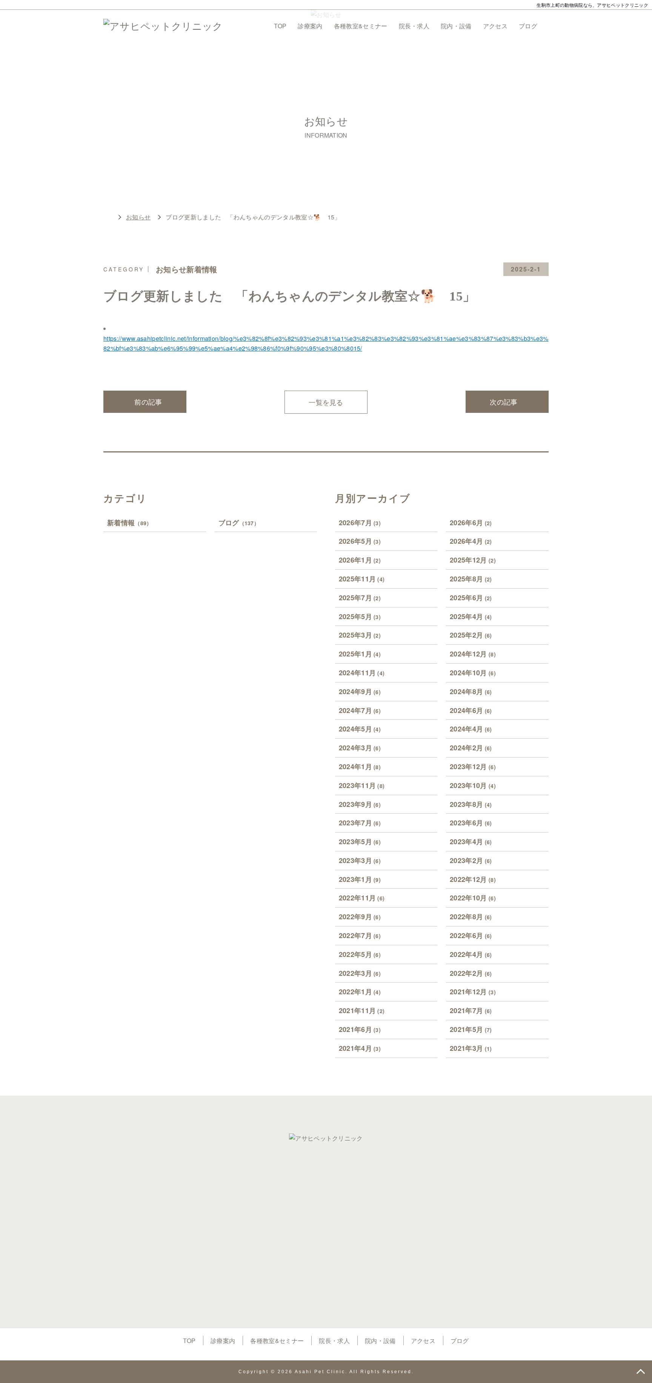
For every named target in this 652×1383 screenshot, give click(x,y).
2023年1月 (360, 879)
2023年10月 (473, 785)
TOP (280, 25)
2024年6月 (471, 710)
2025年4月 (471, 616)
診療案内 (310, 25)
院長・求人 (414, 25)
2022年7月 (360, 935)
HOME (107, 217)
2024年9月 (360, 691)
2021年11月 (362, 1010)
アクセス (495, 25)
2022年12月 (473, 879)
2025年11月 (362, 579)
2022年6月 (471, 935)
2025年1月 (360, 654)
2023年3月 (360, 860)
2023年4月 (471, 841)
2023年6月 (471, 823)
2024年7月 (360, 710)
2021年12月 (473, 992)
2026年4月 (471, 541)
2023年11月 (362, 785)
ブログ (528, 25)
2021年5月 (471, 1029)
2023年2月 (471, 860)
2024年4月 (471, 729)
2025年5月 (360, 616)
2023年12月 (473, 766)
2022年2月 (471, 973)
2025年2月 (471, 635)
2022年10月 (473, 898)
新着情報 (129, 522)
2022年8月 (471, 916)
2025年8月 (471, 579)
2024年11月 (362, 673)
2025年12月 (473, 560)
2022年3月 (360, 973)
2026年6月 (471, 522)
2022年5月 (360, 954)
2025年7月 (360, 598)
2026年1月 (360, 560)
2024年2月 (471, 748)
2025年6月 (471, 598)
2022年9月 (360, 916)
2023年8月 (471, 804)
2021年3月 (471, 1048)
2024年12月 (473, 654)
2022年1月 (360, 992)
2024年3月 (360, 748)
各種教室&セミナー (361, 25)
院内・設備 (456, 25)
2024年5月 (360, 729)
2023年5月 (360, 841)
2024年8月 (471, 691)
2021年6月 (360, 1029)
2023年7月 (360, 823)
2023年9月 (360, 804)
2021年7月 (471, 1010)
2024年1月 (360, 766)
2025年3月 (360, 635)
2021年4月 (360, 1048)
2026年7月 (360, 522)
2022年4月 (471, 954)
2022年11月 (362, 898)
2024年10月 (473, 673)
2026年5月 (360, 541)
